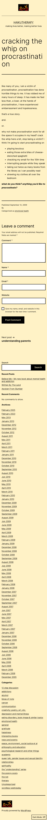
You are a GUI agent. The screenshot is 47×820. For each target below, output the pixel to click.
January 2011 (8, 454)
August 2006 (7, 651)
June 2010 (6, 480)
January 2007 (8, 632)
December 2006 (9, 636)
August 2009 (7, 518)
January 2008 (8, 588)
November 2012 (9, 428)
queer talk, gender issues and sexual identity (22, 758)
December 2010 (9, 458)
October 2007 (8, 599)
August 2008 (7, 562)
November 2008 (9, 551)
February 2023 (8, 414)
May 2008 (6, 573)
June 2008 (6, 569)
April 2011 (6, 443)
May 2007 (6, 618)
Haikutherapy (24, 22)
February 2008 (8, 584)
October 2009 (8, 510)
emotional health (22, 211)
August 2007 (7, 606)
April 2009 (6, 532)
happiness (6, 732)
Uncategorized (8, 784)
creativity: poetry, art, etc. (14, 710)
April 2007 (6, 621)
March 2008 (7, 581)
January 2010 (8, 499)
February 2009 (8, 540)
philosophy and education (14, 747)
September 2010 (9, 469)
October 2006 (8, 644)
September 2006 (9, 647)
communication (9, 706)
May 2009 (6, 529)
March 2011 (7, 447)
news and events (9, 740)
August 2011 (7, 436)
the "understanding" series (14, 769)
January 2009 (8, 543)
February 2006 (8, 673)
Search (5, 363)
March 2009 (7, 536)
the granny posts (9, 773)
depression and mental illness (15, 714)
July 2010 (6, 477)
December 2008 (9, 547)
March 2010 (7, 492)
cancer (5, 703)
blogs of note (8, 699)
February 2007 (8, 629)
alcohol (5, 695)
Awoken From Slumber (12, 389)
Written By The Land (11, 385)
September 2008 (9, 558)
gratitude (6, 728)
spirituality (6, 766)
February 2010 (8, 495)
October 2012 (8, 432)
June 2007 (6, 614)
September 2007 (9, 603)
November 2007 (9, 595)
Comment (7, 240)
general (5, 725)
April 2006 (6, 666)
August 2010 (7, 473)
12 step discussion (10, 688)
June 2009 (6, 525)
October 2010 (8, 466)
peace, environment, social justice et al (19, 743)
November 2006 (9, 640)
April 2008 (6, 577)
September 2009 (9, 514)
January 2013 (8, 421)
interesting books (10, 736)
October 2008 (8, 555)
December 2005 (9, 677)
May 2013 (6, 417)
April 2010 (6, 488)
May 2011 (6, 440)
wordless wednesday (11, 788)
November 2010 (9, 462)
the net (5, 777)
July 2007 (6, 610)
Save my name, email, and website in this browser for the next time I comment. (22, 310)
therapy (5, 780)
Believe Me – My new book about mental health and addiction (23, 380)
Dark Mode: (37, 817)
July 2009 (6, 521)
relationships (7, 762)
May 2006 (6, 662)
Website (5, 295)
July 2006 (6, 655)
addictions (6, 691)
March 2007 (7, 625)
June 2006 (6, 658)
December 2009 (9, 503)
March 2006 (7, 670)
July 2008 (6, 566)
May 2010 (6, 484)
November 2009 (9, 506)
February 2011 (8, 451)
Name (5, 267)
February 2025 (8, 410)
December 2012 (9, 425)
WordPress (26, 810)
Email (5, 281)
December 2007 (9, 592)
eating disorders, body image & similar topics (22, 717)
